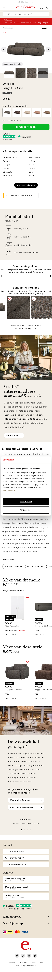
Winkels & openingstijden (26, 329)
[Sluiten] (50, 19)
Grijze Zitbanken (35, 566)
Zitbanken (9, 28)
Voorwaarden (37, 962)
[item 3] (30, 829)
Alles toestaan (26, 501)
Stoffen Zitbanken (13, 566)
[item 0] (21, 829)
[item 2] (27, 829)
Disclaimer (23, 962)
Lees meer (31, 551)
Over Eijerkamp (13, 923)
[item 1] (24, 829)
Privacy (12, 962)
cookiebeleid (9, 491)
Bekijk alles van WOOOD (13, 591)
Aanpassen (25, 510)
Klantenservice (12, 916)
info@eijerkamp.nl (17, 864)
